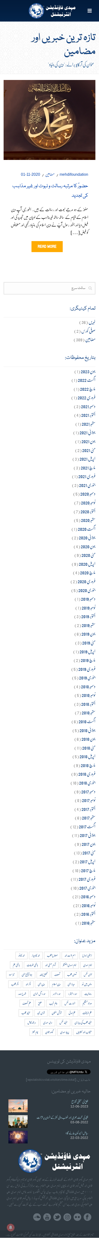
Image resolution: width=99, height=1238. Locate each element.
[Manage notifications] (10, 1227)
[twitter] (57, 1217)
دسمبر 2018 (88, 686)
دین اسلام (56, 984)
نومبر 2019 (88, 607)
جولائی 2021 (87, 432)
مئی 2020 (88, 555)
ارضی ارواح (87, 955)
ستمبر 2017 (88, 817)
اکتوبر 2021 (88, 415)
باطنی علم (16, 964)
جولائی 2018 (87, 730)
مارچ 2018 (88, 765)
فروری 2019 (86, 669)
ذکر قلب (15, 984)
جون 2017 (88, 844)
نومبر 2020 (88, 502)
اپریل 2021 (87, 458)
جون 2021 (88, 441)
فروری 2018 (86, 773)
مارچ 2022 (87, 388)
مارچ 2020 (87, 572)
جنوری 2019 (87, 677)
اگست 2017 (87, 826)
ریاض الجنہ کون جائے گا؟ (77, 1133)
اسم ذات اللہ (69, 955)
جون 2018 (88, 738)
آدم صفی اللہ (50, 964)
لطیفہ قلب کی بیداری (83, 1022)
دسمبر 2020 (87, 493)
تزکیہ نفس (88, 974)
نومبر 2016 (88, 905)
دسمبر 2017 (88, 791)
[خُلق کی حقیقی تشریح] (18, 1105)
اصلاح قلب (52, 955)
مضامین (50, 174)
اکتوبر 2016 (88, 913)
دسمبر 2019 (88, 598)
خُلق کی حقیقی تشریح (79, 1101)
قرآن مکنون (57, 1012)
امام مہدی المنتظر (69, 964)
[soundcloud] (37, 1217)
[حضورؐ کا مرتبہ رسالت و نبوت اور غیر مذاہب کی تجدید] (49, 119)
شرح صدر (22, 993)
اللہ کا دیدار (36, 955)
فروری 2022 (86, 397)
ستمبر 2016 (88, 922)
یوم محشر (35, 1032)
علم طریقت (87, 1012)
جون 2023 (88, 371)
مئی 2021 (88, 450)
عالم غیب (53, 1003)
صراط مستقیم (87, 1003)
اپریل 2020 (87, 563)
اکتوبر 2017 (88, 809)
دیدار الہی (71, 984)
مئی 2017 (88, 852)
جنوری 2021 (87, 485)
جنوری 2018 (87, 782)
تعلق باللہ (43, 974)
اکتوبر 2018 (88, 704)
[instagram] (67, 1217)
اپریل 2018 (87, 756)
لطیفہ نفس (63, 1022)
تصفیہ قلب (72, 974)
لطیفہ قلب (25, 1012)
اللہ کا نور (21, 955)
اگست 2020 (86, 529)
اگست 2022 (86, 380)
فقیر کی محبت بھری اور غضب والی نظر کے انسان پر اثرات (62, 1117)
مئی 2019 (88, 642)
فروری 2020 (86, 581)
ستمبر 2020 (88, 520)
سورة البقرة (72, 993)
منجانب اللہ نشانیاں (84, 1032)
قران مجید (41, 1012)
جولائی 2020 (87, 537)
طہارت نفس (69, 1003)
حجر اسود (12, 974)
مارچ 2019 (88, 660)
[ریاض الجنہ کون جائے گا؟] (18, 1137)
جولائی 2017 (87, 835)
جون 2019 (88, 633)
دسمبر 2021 (88, 406)
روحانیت (88, 993)
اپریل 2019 (87, 651)
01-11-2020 (30, 174)
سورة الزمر (57, 993)
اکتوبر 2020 (87, 511)
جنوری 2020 (86, 590)
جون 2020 (88, 546)
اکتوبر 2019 (88, 616)
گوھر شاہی (49, 1032)
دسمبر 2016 (88, 896)
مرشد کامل (31, 1022)
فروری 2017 (87, 879)
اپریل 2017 (87, 861)
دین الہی (41, 984)
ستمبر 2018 (88, 712)
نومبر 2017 (88, 800)
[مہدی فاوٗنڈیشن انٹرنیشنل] (49, 11)
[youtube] (47, 1217)
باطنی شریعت (32, 964)
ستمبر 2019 (88, 625)
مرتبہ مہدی (47, 1022)
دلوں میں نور (87, 984)
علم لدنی (71, 1012)
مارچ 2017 (88, 870)
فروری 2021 (86, 476)
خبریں (91, 322)
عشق (40, 1003)
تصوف (57, 974)
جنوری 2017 (87, 887)
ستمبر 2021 (88, 423)
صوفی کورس (88, 331)
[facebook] (87, 1217)
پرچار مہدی (64, 1032)
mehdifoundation (74, 174)
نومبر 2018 (88, 695)
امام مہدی (87, 964)
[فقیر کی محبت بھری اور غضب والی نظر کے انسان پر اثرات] (18, 1121)
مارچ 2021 (88, 467)
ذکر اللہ (28, 984)
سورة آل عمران (39, 993)
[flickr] (77, 1217)
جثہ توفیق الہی (27, 974)
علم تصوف (26, 1003)
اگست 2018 (87, 721)
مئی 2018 (88, 747)
